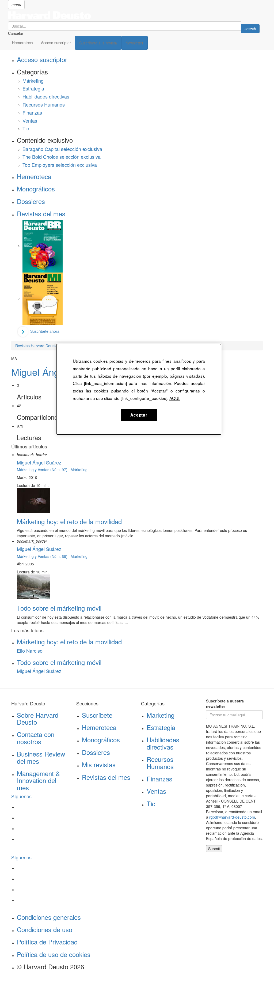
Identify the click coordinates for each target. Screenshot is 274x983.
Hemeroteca (22, 42)
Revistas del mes (41, 213)
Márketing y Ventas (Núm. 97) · (44, 469)
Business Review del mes (41, 757)
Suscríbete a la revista (98, 43)
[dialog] (139, 389)
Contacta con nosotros (35, 737)
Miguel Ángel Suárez (55, 372)
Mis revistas (99, 764)
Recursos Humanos (43, 104)
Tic (25, 128)
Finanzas (32, 112)
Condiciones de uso (44, 929)
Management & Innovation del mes (38, 780)
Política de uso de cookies (53, 954)
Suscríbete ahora (44, 331)
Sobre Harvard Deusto (37, 718)
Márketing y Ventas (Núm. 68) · (44, 556)
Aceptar (138, 415)
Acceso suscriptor (56, 42)
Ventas (29, 120)
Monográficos (36, 188)
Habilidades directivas (45, 96)
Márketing (33, 80)
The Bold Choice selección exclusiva (61, 156)
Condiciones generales (49, 917)
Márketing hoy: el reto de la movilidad (69, 521)
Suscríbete (97, 715)
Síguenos (21, 796)
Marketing (160, 715)
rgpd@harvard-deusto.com (232, 817)
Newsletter (134, 43)
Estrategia (33, 88)
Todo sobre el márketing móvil (59, 608)
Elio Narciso (30, 650)
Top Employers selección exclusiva (59, 164)
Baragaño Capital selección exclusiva (62, 148)
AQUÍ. (174, 398)
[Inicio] (134, 15)
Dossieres (31, 201)
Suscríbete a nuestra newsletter (225, 703)
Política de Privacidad (47, 941)
